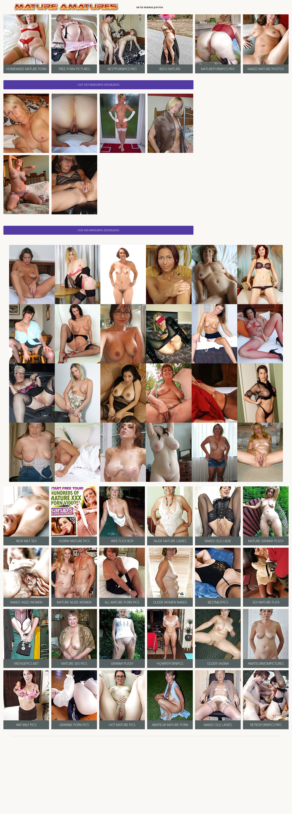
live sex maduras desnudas (99, 84)
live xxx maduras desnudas (98, 230)
